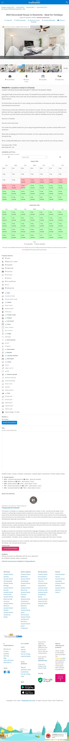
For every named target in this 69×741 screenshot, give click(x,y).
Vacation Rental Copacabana (42, 584)
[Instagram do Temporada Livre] (9, 672)
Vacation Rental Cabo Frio (42, 580)
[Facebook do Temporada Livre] (5, 672)
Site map (6, 656)
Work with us (7, 662)
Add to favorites (21, 20)
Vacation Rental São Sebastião (8, 580)
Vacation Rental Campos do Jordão (8, 615)
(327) (42, 7)
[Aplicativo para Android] (28, 689)
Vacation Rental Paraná (60, 575)
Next (66, 44)
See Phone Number (11, 548)
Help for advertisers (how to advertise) (26, 670)
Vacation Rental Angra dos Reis (42, 600)
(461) (30, 7)
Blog (5, 658)
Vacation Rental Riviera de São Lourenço (8, 599)
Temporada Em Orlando (10, 508)
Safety (23, 647)
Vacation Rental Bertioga (8, 584)
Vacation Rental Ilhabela (8, 609)
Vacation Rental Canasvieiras (25, 600)
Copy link (9, 20)
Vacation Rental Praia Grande (8, 593)
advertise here (42, 660)
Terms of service (8, 660)
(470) (7, 7)
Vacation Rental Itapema (25, 584)
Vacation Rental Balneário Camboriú (25, 606)
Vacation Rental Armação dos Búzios (42, 594)
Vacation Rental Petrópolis (42, 605)
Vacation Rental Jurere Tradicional (25, 626)
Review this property (9, 422)
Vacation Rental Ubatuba (8, 575)
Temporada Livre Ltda (28, 700)
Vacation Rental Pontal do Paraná (60, 590)
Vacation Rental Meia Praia (25, 589)
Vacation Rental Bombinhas (25, 575)
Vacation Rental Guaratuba (60, 580)
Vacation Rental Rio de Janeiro (42, 575)
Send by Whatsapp (49, 20)
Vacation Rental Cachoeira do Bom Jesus (25, 619)
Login (40, 645)
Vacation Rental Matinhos (60, 584)
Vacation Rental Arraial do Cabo (42, 589)
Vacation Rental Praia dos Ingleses (25, 594)
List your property (60, 677)
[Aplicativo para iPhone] (28, 694)
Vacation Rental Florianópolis (25, 580)
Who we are (7, 649)
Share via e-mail (34, 20)
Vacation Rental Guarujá (8, 589)
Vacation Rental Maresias (8, 605)
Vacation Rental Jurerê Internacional (25, 612)
